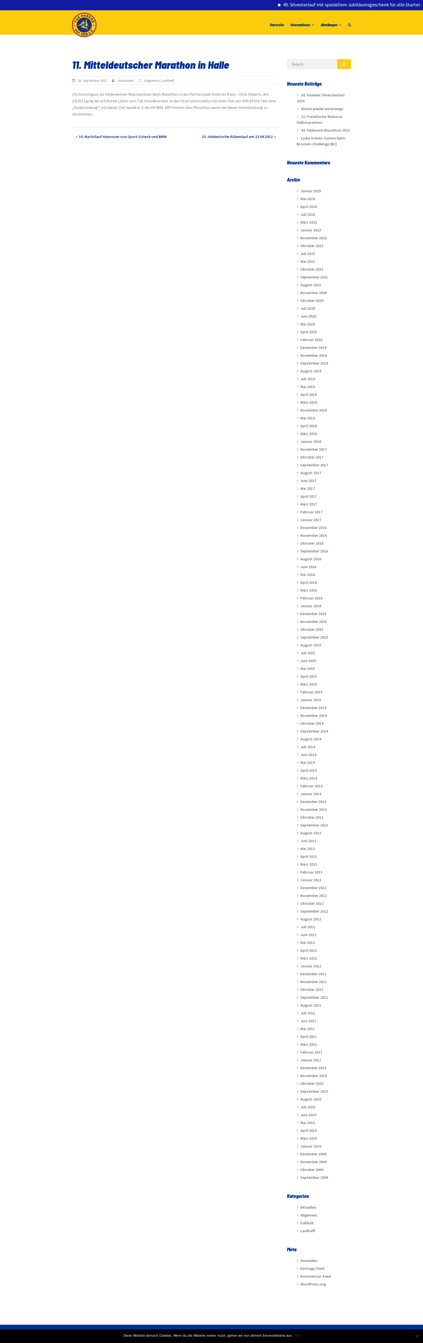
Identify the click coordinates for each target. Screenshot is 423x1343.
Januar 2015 (310, 699)
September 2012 (314, 911)
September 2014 (314, 731)
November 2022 (313, 237)
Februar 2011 (311, 1052)
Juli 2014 (307, 746)
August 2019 (310, 370)
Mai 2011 (307, 1028)
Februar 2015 (311, 691)
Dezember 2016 (313, 527)
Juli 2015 (307, 652)
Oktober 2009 (311, 1169)
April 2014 (308, 770)
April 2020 (308, 331)
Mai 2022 (307, 261)
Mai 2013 (307, 848)
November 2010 (313, 1075)
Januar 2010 (310, 1146)
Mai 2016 (307, 574)
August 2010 (310, 1099)
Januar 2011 (310, 1059)
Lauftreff (167, 80)
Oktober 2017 (311, 457)
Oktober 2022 (311, 245)
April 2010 (308, 1130)
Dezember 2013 (313, 801)
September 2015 (314, 637)
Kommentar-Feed (315, 1276)
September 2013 (314, 825)
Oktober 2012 (311, 903)
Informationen (300, 25)
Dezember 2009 (313, 1153)
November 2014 (313, 715)
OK (297, 1335)
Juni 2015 (308, 660)
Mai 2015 (307, 668)
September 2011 (314, 997)
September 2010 (314, 1091)
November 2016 (313, 535)
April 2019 (308, 394)
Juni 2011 (308, 1020)
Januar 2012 (310, 966)
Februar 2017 (311, 511)
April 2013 (308, 856)
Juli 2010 (307, 1106)
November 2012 (313, 895)
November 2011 (313, 981)
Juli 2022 (307, 253)
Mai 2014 (307, 762)
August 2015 (310, 645)
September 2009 (314, 1177)
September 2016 (314, 551)
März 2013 (308, 864)
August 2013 (310, 832)
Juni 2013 (308, 840)
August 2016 (310, 558)
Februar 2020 (311, 339)
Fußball (306, 1222)
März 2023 (308, 222)
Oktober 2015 (311, 629)
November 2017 (313, 449)
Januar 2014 (310, 793)
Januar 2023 (310, 230)
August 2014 (310, 738)
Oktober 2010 (311, 1083)
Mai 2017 (307, 488)
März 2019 (308, 402)
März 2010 (308, 1138)
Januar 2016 (310, 605)
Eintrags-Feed (312, 1268)
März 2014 (308, 778)
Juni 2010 (308, 1114)
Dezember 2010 (313, 1067)
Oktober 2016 (311, 543)
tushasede (126, 80)
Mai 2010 (307, 1122)
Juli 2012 (307, 926)
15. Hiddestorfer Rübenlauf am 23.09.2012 (237, 136)
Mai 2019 (307, 386)
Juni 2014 (308, 754)
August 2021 (310, 284)
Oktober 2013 (311, 817)
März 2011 (308, 1044)
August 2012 (310, 919)
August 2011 (310, 1005)
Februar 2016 (311, 598)
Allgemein (151, 80)
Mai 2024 (307, 198)
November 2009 (313, 1161)
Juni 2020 (308, 316)
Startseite (277, 25)
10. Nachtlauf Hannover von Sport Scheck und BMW (123, 136)
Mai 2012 (307, 942)
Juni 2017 (308, 480)
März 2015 (308, 684)
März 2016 (308, 590)
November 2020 (313, 292)
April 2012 (308, 950)
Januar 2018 (310, 441)
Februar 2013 (311, 872)
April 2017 (308, 496)
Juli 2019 (307, 378)
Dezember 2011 (313, 973)
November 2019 (313, 355)
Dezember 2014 (313, 707)
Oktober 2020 (311, 300)
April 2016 (308, 582)
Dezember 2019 (313, 347)
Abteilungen (329, 25)
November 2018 (313, 410)
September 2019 (314, 363)
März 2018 (308, 433)
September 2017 (314, 464)
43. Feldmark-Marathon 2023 (325, 130)
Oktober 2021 (311, 269)
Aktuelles (308, 1207)
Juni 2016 (308, 566)
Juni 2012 (308, 934)
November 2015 (313, 621)
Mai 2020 (307, 323)
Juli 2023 (307, 214)
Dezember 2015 (313, 613)
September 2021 (314, 277)
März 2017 (308, 504)
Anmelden (308, 1260)
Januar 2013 (310, 879)
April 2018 (308, 425)
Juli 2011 (307, 1012)
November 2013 (313, 809)
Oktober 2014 (311, 723)
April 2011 (308, 1036)
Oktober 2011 (311, 989)
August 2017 (310, 472)
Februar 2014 (311, 785)
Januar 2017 (310, 519)
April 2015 (308, 676)
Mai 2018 (307, 417)
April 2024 (308, 206)
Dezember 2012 (313, 887)
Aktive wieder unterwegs (322, 108)
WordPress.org (313, 1284)
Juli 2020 (307, 308)
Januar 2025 (310, 190)
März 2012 (308, 958)
